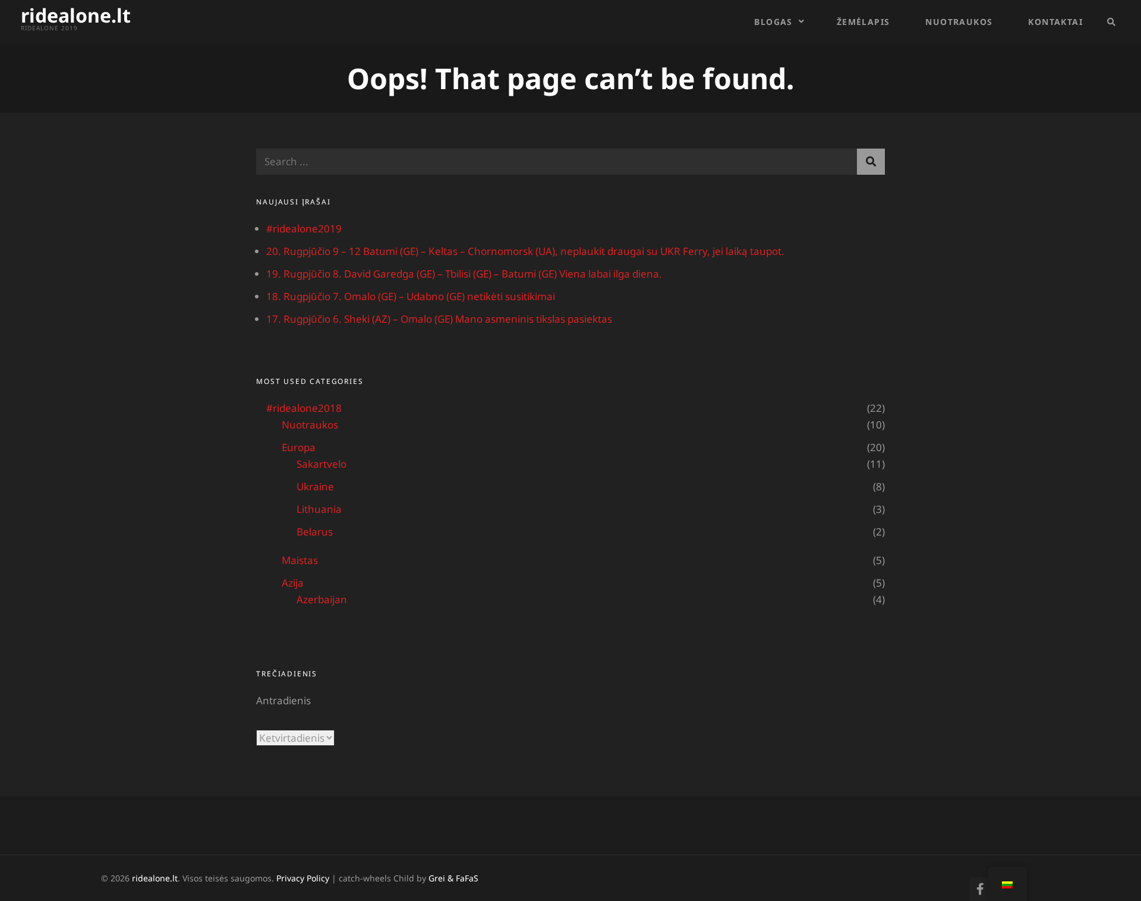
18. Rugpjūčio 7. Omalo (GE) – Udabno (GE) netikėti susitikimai (410, 296)
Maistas (300, 560)
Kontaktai (1055, 21)
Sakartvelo (321, 464)
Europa (299, 447)
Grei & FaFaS (453, 878)
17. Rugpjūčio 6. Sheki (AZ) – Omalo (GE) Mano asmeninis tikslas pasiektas (439, 319)
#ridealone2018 (304, 408)
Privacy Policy (302, 878)
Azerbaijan (322, 599)
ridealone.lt (76, 15)
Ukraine (315, 486)
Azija (293, 583)
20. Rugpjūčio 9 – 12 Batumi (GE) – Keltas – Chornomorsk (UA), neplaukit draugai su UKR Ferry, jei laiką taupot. (525, 251)
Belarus (315, 531)
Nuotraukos (958, 21)
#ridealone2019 (304, 228)
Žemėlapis (863, 21)
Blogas (773, 21)
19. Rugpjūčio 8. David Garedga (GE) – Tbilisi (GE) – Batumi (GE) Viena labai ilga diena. (464, 274)
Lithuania (319, 509)
